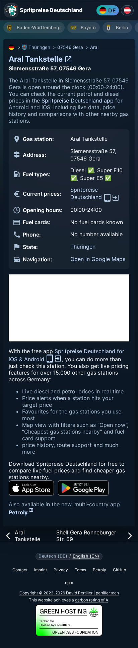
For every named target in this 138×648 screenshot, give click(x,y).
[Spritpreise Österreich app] (127, 10)
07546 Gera (70, 47)
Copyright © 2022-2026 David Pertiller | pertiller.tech (69, 592)
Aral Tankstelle (36, 59)
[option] (34, 27)
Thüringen (39, 47)
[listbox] (70, 28)
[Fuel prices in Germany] (12, 47)
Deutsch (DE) (53, 556)
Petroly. (19, 512)
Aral (94, 47)
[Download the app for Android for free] (83, 488)
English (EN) (86, 556)
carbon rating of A (91, 599)
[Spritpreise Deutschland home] (11, 10)
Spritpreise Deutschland (87, 193)
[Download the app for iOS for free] (31, 488)
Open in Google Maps (97, 259)
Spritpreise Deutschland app (78, 100)
